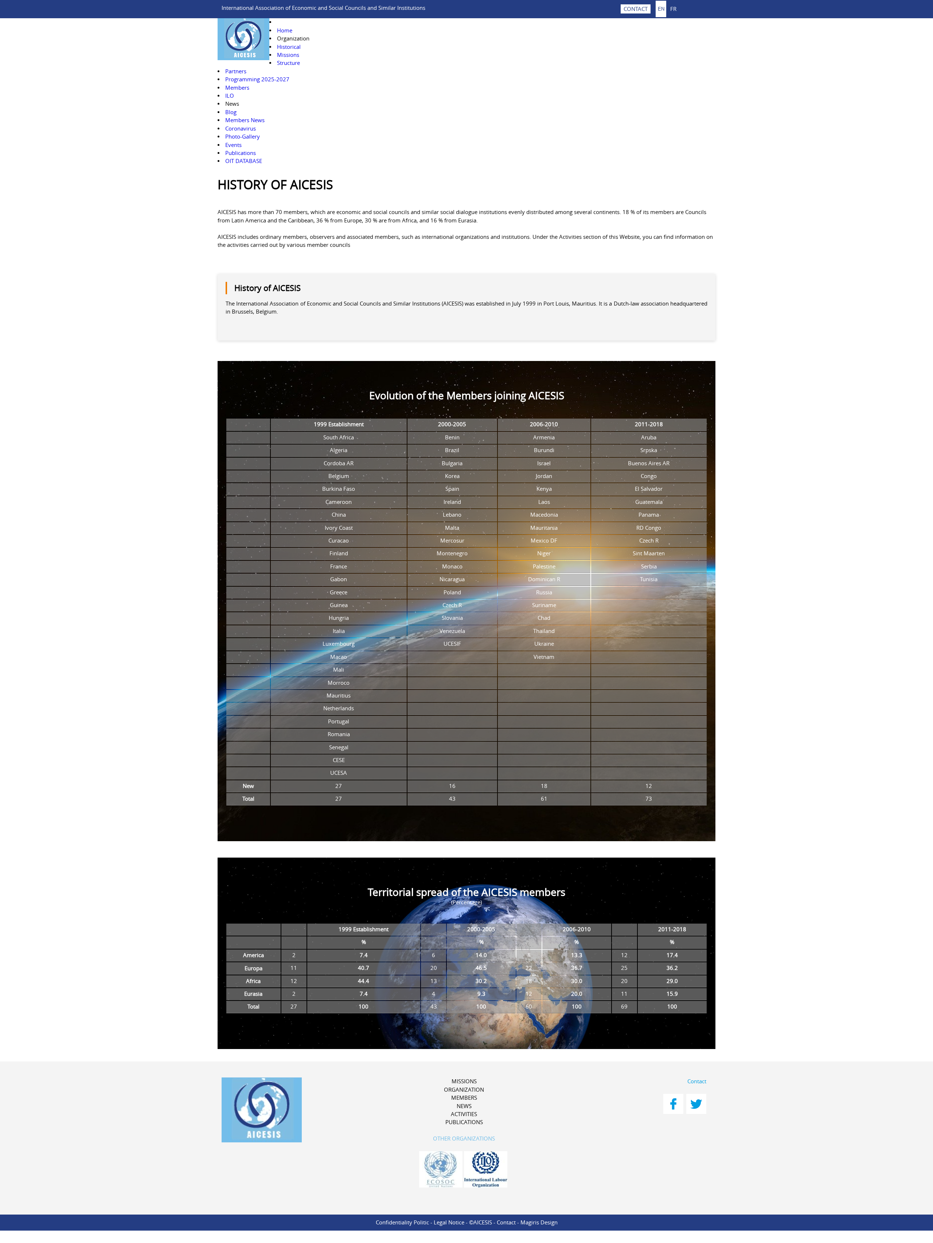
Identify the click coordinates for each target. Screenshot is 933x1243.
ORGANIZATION (464, 1089)
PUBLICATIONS (464, 1122)
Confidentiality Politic (402, 1222)
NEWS (464, 1106)
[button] (293, 38)
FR (673, 8)
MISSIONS (464, 1081)
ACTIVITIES (464, 1114)
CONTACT (636, 8)
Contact (696, 1081)
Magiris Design (539, 1222)
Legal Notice (449, 1222)
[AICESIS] (300, 1111)
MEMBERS (464, 1097)
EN (661, 9)
